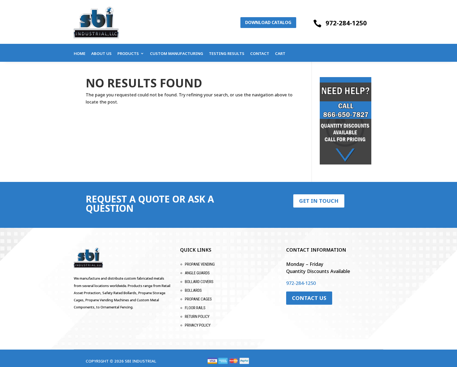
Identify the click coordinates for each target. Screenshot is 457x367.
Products (128, 53)
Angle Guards (197, 273)
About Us (101, 53)
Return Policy (197, 316)
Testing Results (226, 53)
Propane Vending (200, 264)
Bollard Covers (199, 281)
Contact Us (309, 298)
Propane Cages (198, 299)
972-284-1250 (346, 22)
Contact (259, 53)
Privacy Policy (198, 325)
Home (79, 53)
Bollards (193, 290)
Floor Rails (195, 307)
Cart (280, 53)
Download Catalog (268, 22)
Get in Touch (319, 200)
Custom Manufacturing (176, 53)
